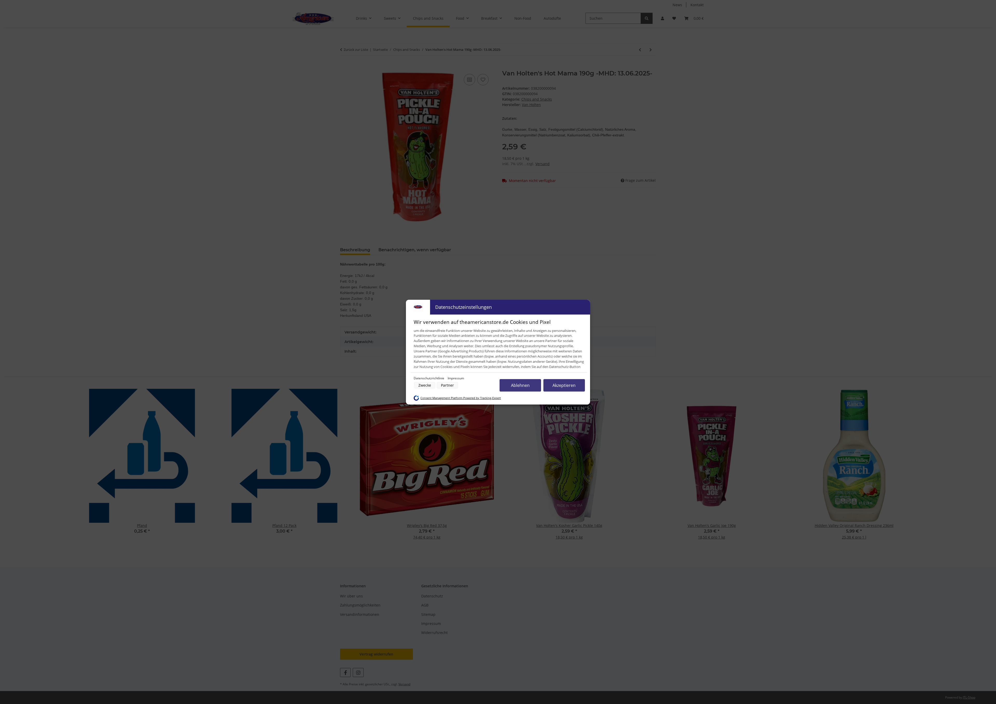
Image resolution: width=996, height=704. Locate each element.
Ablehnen (520, 385)
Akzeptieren (564, 385)
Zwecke (424, 385)
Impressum (456, 378)
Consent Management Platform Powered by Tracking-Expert (460, 398)
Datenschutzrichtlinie (429, 378)
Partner (447, 385)
